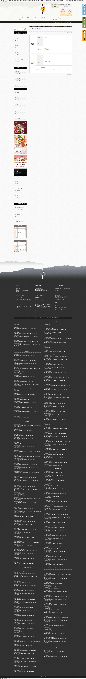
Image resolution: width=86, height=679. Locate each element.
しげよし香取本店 (17, 533)
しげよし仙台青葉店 (17, 398)
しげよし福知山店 (47, 390)
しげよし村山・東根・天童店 (18, 367)
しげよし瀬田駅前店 (47, 445)
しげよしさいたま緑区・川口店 (19, 512)
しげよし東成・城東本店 (48, 337)
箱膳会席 (16, 40)
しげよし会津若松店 (17, 416)
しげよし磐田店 (16, 635)
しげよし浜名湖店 (17, 627)
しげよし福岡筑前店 (47, 573)
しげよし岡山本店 (47, 487)
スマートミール (17, 61)
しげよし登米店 (16, 390)
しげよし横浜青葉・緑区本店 (18, 458)
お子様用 (16, 50)
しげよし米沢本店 (17, 372)
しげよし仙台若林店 (17, 383)
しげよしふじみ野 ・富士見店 (18, 494)
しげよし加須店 (16, 515)
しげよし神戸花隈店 (47, 435)
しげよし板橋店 (16, 442)
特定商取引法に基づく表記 (60, 307)
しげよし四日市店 (17, 622)
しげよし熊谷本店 (17, 510)
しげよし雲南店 (46, 521)
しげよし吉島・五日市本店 (48, 489)
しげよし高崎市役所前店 (18, 541)
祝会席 (16, 47)
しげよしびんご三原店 (47, 508)
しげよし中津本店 (47, 611)
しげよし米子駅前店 (47, 516)
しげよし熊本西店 (47, 616)
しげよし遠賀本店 (47, 590)
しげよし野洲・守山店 (47, 437)
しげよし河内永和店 (47, 363)
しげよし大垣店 (16, 611)
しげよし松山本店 (47, 563)
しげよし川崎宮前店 (17, 468)
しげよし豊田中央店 (17, 589)
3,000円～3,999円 (18, 78)
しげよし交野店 (46, 379)
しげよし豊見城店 (47, 650)
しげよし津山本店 (47, 474)
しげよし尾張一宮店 (17, 572)
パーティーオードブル (19, 57)
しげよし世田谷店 (17, 447)
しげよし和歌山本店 (47, 461)
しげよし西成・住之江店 (48, 324)
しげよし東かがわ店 (47, 550)
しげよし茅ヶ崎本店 (17, 460)
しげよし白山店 (16, 662)
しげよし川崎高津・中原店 (18, 471)
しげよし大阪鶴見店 (47, 368)
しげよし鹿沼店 (16, 546)
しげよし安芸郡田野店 (47, 552)
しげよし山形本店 (17, 364)
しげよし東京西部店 (17, 429)
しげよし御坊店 (46, 458)
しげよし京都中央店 (47, 393)
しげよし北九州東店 (47, 595)
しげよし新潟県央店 (17, 652)
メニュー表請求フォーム (21, 312)
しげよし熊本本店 (47, 619)
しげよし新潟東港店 (17, 649)
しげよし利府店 (16, 377)
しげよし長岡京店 (47, 396)
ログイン (16, 216)
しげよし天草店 (46, 624)
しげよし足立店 (16, 439)
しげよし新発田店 (17, 657)
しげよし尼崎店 (46, 432)
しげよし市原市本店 (17, 531)
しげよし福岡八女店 (47, 603)
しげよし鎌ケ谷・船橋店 (18, 525)
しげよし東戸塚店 (17, 481)
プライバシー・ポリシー (60, 309)
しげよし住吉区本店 (47, 331)
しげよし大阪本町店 (47, 371)
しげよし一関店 (16, 359)
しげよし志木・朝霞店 (17, 504)
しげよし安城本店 (17, 592)
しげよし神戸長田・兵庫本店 (49, 410)
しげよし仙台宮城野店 (17, 401)
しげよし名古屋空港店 (17, 581)
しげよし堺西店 (46, 360)
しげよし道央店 (16, 332)
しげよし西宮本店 (47, 427)
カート (16, 211)
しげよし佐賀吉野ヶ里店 (48, 608)
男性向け (16, 113)
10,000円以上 (17, 85)
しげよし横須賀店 (17, 476)
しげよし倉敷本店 (47, 484)
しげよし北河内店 (47, 358)
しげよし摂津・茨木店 (47, 366)
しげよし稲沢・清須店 (17, 598)
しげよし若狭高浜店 (17, 665)
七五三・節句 (17, 118)
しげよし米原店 (46, 453)
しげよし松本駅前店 (17, 640)
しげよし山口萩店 (47, 537)
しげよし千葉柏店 (17, 528)
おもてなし (17, 111)
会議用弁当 (17, 54)
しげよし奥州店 (16, 362)
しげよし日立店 (16, 554)
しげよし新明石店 (47, 424)
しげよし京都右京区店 (47, 384)
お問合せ (16, 183)
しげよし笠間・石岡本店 (18, 552)
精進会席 (16, 52)
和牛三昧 (16, 38)
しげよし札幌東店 (17, 340)
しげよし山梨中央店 (17, 562)
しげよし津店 (16, 619)
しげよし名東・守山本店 (18, 575)
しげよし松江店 (46, 526)
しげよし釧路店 (16, 324)
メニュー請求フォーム (19, 218)
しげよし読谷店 (46, 655)
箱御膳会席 (46, 37)
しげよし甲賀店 (46, 443)
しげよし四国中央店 (47, 558)
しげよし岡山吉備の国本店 (48, 479)
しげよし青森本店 (17, 354)
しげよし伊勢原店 (17, 485)
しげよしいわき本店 (17, 406)
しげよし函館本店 (17, 346)
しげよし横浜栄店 (17, 463)
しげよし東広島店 (47, 513)
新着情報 (16, 195)
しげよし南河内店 (47, 347)
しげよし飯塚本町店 (47, 582)
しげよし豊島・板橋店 (17, 434)
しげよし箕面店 (46, 350)
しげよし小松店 (16, 660)
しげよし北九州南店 (47, 600)
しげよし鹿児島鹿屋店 (47, 640)
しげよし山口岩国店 (47, 539)
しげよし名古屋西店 (17, 603)
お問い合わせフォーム (20, 309)
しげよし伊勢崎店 (17, 544)
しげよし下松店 (46, 529)
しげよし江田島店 (47, 492)
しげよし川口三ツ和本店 (18, 488)
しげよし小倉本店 (47, 587)
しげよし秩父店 (16, 507)
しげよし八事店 (16, 584)
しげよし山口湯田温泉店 (48, 534)
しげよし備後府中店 (47, 495)
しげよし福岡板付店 (47, 577)
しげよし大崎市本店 (17, 380)
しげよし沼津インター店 (18, 624)
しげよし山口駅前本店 (47, 531)
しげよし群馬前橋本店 (17, 536)
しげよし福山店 (46, 510)
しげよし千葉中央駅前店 (18, 520)
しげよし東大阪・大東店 (48, 341)
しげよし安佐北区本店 (47, 500)
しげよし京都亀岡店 (47, 402)
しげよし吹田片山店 (47, 355)
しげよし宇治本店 (47, 381)
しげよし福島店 (16, 410)
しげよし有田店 (46, 464)
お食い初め (17, 92)
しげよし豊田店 (16, 594)
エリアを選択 (65, 6)
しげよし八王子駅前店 (17, 426)
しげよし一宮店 (16, 601)
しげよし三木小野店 (47, 415)
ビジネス (16, 104)
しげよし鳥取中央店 (47, 518)
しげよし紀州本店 (47, 456)
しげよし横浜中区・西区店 (18, 455)
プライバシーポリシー (19, 188)
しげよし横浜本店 (17, 479)
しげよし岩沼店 (16, 393)
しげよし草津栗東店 (47, 448)
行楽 (15, 106)
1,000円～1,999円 (18, 73)
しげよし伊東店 (16, 632)
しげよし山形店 (16, 375)
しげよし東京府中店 (17, 450)
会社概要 (16, 181)
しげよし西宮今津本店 (47, 407)
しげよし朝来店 (46, 418)
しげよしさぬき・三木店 (48, 547)
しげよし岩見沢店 (17, 337)
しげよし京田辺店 (47, 388)
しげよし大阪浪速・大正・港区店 (49, 328)
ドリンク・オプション (19, 59)
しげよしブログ (17, 197)
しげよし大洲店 (46, 555)
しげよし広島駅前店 (47, 497)
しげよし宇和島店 (47, 560)
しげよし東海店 (16, 606)
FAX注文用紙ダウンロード (19, 221)
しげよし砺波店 (16, 670)
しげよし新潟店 (16, 654)
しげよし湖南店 (46, 440)
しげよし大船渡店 (17, 356)
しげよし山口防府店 (47, 542)
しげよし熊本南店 (47, 621)
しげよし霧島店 (46, 642)
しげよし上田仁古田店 (17, 644)
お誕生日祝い (17, 99)
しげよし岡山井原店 (47, 476)
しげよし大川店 (46, 579)
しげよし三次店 (46, 505)
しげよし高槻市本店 (47, 333)
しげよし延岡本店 (47, 632)
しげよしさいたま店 (17, 497)
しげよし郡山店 (16, 412)
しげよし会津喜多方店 (17, 403)
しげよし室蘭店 (16, 335)
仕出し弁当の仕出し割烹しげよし (60, 22)
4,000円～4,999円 (18, 80)
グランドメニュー (18, 36)
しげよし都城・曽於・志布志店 (49, 637)
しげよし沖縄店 (46, 652)
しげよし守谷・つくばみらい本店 (19, 549)
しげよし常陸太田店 (17, 557)
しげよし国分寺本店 (17, 437)
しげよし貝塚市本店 (47, 376)
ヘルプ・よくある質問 (19, 209)
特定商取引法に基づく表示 (19, 207)
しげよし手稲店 (16, 327)
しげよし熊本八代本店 (47, 629)
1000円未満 (17, 71)
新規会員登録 (17, 214)
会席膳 (16, 43)
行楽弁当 (16, 45)
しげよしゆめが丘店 (17, 614)
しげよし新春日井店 (17, 577)
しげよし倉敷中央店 (47, 471)
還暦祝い (16, 97)
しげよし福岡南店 (47, 598)
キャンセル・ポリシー (59, 311)
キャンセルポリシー (18, 190)
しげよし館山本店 (17, 523)
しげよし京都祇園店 (47, 405)
